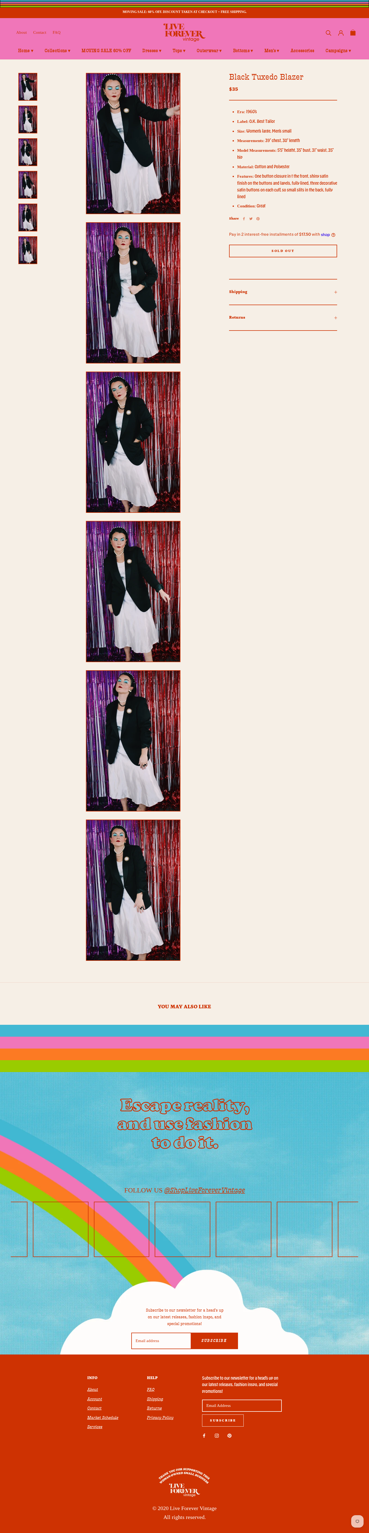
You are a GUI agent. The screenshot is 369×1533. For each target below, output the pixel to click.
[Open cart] (352, 32)
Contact (39, 32)
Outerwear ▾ (209, 51)
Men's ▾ (271, 51)
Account (94, 1399)
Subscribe (214, 1340)
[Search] (328, 32)
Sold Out (283, 251)
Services (94, 1427)
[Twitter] (251, 218)
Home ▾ (25, 51)
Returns (237, 317)
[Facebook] (244, 218)
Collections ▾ (57, 51)
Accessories (302, 51)
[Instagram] (217, 1435)
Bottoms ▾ (243, 51)
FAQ (57, 32)
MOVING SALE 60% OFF (106, 51)
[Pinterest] (258, 218)
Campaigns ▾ (338, 51)
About (21, 32)
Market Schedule (102, 1417)
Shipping (238, 291)
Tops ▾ (179, 51)
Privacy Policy (160, 1417)
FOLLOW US (184, 1190)
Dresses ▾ (151, 51)
